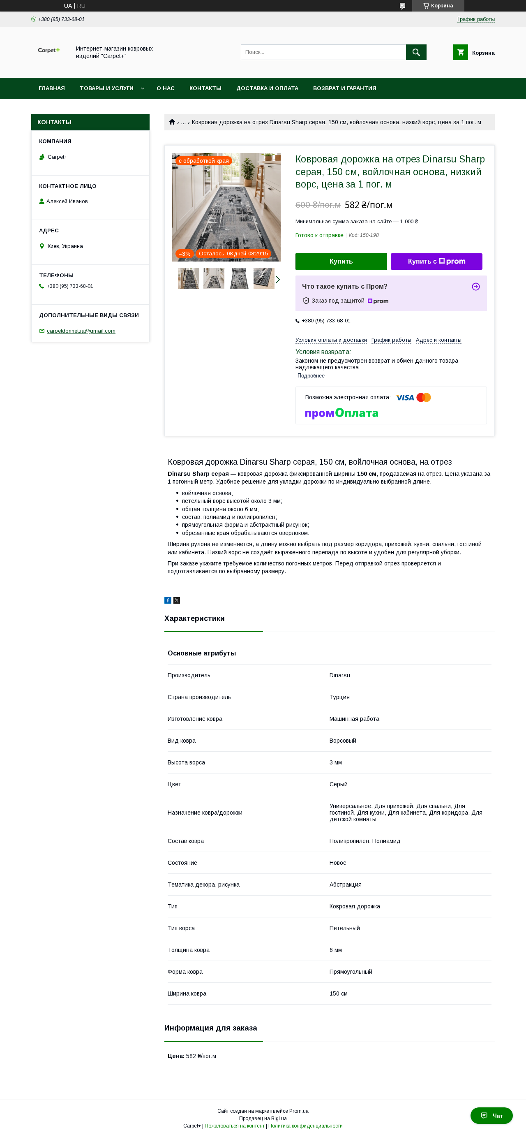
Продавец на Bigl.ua (263, 1118)
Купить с (422, 261)
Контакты (205, 88)
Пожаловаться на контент (235, 1126)
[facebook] (167, 601)
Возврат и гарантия (344, 88)
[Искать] (416, 52)
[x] (176, 601)
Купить (341, 261)
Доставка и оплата (267, 88)
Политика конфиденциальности (305, 1126)
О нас (166, 88)
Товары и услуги (107, 88)
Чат (498, 1115)
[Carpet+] (48, 67)
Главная (52, 88)
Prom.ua (299, 1111)
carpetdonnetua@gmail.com (81, 331)
